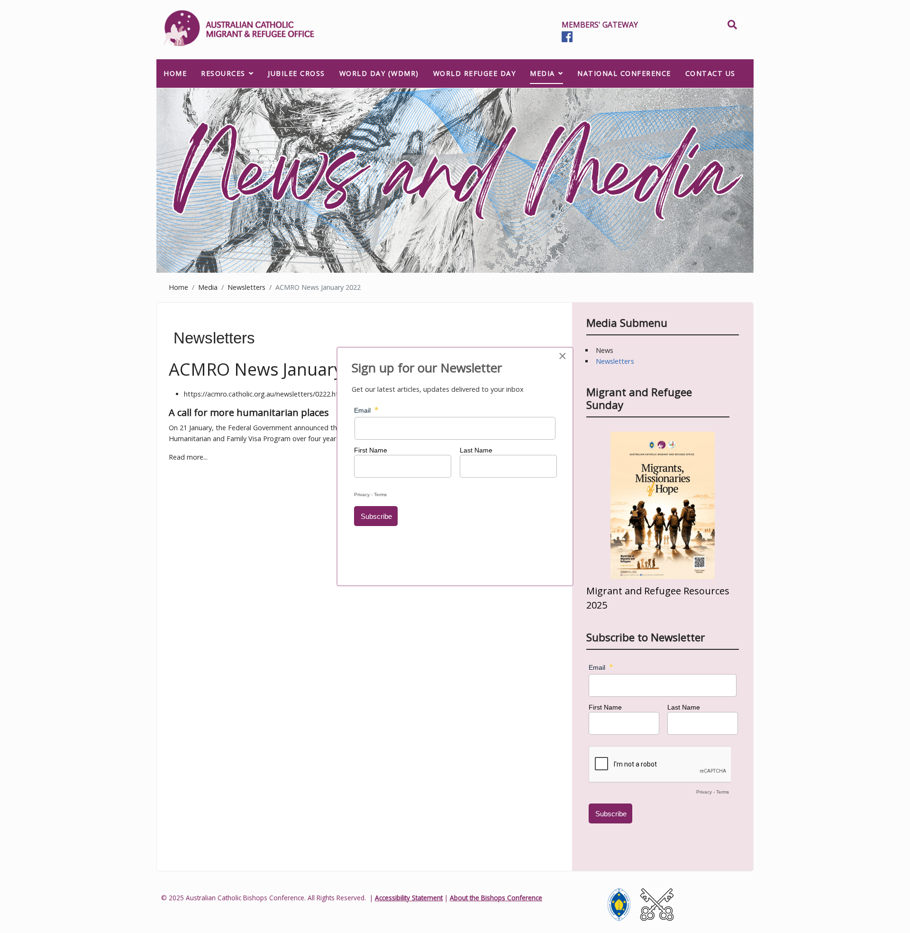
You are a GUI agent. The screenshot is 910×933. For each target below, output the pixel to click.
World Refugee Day (474, 73)
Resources (223, 73)
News (604, 350)
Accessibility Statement (409, 897)
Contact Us (710, 73)
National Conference (624, 73)
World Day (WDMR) (379, 73)
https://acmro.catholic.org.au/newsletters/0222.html (265, 393)
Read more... (188, 457)
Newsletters (615, 361)
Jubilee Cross (296, 73)
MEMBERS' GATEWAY (600, 24)
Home (175, 73)
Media (542, 73)
